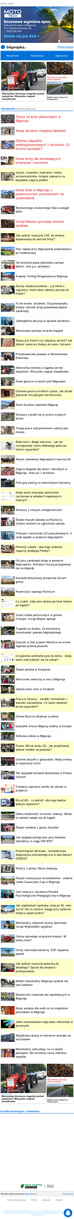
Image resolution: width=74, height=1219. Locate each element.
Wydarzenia (37, 55)
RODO (34, 1200)
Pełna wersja (65, 46)
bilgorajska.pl (30, 1194)
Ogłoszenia (61, 55)
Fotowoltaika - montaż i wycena (15, 1213)
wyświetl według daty (26, 109)
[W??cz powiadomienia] (68, 1213)
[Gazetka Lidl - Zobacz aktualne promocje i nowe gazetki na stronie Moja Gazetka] (37, 1186)
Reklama (46, 1200)
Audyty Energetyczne (34, 1211)
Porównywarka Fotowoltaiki (39, 1213)
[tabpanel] (37, 81)
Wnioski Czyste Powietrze (14, 1211)
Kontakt (59, 1200)
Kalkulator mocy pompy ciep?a (56, 1211)
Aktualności (12, 55)
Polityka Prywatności (16, 1200)
